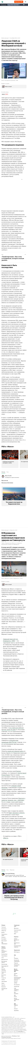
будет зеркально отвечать (16, 813)
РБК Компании (16, 993)
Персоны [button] (12, 870)
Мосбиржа (14, 1036)
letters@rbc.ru (21, 1031)
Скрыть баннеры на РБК (16, 940)
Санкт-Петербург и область (4, 951)
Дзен (15, 933)
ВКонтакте (16, 928)
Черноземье (4, 981)
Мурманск (3, 986)
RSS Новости (17, 952)
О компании (16, 957)
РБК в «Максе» (7, 446)
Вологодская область (4, 962)
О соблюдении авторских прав (8, 1042)
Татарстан (3, 977)
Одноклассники (17, 930)
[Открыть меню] (25, 2)
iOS (15, 1007)
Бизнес (3, 932)
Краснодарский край (4, 966)
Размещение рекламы (16, 965)
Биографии (3, 939)
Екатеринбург (4, 954)
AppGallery (16, 1010)
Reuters (18, 771)
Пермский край (3, 972)
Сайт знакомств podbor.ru (16, 989)
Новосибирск (4, 955)
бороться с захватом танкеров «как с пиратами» (13, 799)
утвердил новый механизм (11, 786)
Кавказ (2, 983)
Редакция (16, 963)
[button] (10, 459)
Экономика (3, 928)
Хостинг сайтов (16, 982)
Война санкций (5, 38)
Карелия (3, 985)
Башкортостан (4, 959)
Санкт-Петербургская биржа (10, 1036)
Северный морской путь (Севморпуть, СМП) (10, 640)
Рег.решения (16, 984)
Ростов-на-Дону (3, 975)
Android (15, 1008)
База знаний (4, 940)
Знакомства (16, 986)
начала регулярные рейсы (15, 751)
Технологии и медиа (4, 934)
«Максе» (5, 838)
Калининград (4, 964)
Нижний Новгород (3, 969)
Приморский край (4, 989)
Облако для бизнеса (16, 974)
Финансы (3, 937)
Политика (3, 927)
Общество (3, 930)
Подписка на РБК (16, 943)
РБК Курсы (15, 996)
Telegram (16, 931)
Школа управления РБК (16, 999)
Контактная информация (16, 960)
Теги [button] (7, 472)
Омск (2, 957)
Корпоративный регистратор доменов (16, 978)
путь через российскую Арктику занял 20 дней (12, 728)
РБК (2, 254)
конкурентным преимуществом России (9, 741)
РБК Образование (4, 943)
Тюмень (3, 979)
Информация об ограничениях (8, 1041)
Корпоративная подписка (17, 946)
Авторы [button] (3, 472)
